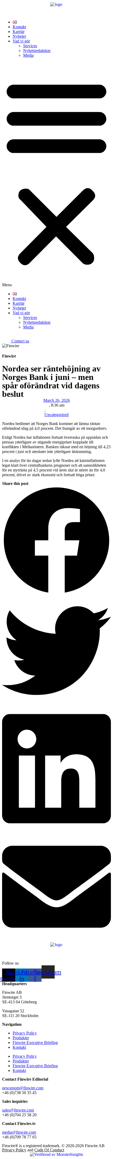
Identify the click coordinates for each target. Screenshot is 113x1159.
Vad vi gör (21, 41)
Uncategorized (56, 414)
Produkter (21, 1038)
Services (30, 46)
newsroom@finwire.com (22, 1088)
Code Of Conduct (49, 1150)
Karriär (18, 31)
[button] (56, 174)
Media (28, 55)
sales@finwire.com (18, 1110)
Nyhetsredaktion (36, 50)
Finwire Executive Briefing (35, 1042)
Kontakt (19, 27)
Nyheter (19, 36)
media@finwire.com (19, 1132)
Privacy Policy (25, 1033)
